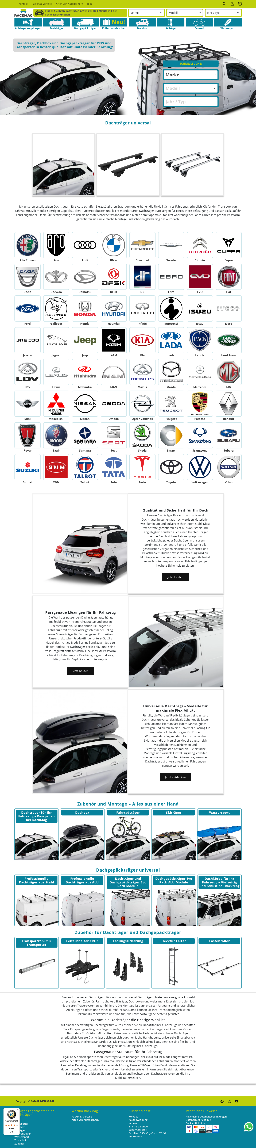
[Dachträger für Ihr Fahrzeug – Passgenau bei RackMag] (37, 838)
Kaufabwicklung (138, 1120)
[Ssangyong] (199, 435)
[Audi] (85, 245)
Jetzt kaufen (176, 577)
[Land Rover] (228, 340)
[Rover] (27, 435)
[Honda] (85, 308)
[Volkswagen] (199, 467)
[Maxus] (142, 372)
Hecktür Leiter (173, 941)
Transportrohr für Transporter (36, 943)
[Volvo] (228, 467)
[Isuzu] (199, 308)
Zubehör (19, 1143)
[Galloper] (56, 308)
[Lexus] (56, 372)
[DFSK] (113, 277)
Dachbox (82, 812)
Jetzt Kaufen (80, 671)
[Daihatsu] (85, 277)
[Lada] (171, 340)
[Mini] (27, 404)
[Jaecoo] (27, 340)
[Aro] (56, 245)
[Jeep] (85, 340)
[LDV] (27, 372)
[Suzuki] (27, 467)
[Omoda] (113, 404)
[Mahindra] (85, 372)
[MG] (228, 372)
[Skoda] (142, 435)
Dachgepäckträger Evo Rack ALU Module (173, 880)
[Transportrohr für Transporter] (37, 966)
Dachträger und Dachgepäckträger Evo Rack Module (128, 882)
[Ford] (27, 308)
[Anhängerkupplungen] (28, 22)
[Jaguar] (56, 340)
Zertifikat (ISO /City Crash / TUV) (147, 1133)
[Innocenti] (171, 308)
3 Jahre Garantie (138, 1126)
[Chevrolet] (142, 245)
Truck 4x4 (20, 1140)
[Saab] (56, 435)
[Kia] (142, 340)
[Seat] (113, 435)
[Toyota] (171, 467)
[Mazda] (171, 372)
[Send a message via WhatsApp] (248, 1126)
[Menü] (17, 1110)
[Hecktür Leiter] (174, 966)
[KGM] (113, 340)
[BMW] (113, 245)
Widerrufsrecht (137, 1129)
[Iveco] (228, 308)
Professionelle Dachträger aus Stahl (36, 880)
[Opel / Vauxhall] (142, 404)
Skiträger (173, 812)
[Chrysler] (171, 245)
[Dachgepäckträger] (85, 22)
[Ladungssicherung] (128, 966)
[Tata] (113, 467)
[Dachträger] (56, 22)
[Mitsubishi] (56, 404)
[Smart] (171, 435)
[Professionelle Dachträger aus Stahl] (37, 904)
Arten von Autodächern (85, 1120)
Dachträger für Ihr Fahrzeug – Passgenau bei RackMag (36, 816)
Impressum (135, 1136)
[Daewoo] (56, 277)
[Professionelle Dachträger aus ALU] (82, 904)
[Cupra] (228, 245)
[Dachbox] (142, 22)
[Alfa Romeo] (27, 245)
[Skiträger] (170, 22)
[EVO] (199, 277)
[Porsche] (199, 404)
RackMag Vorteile (82, 1116)
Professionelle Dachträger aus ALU (82, 880)
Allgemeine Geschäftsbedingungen (206, 1116)
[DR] (142, 277)
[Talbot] (85, 467)
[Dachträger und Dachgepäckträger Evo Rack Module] (128, 904)
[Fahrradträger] (128, 838)
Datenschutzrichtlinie (198, 1120)
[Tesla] (142, 467)
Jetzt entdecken (175, 777)
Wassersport (219, 812)
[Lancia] (199, 340)
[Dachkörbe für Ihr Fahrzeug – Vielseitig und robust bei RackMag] (219, 904)
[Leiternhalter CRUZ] (82, 966)
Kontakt (133, 1116)
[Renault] (228, 404)
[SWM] (56, 467)
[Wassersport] (228, 22)
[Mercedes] (199, 372)
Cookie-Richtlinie (195, 1123)
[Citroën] (199, 245)
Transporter (21, 1123)
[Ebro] (171, 277)
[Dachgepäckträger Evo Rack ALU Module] (174, 904)
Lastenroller (219, 941)
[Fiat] (228, 277)
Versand (133, 1123)
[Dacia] (27, 277)
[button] (224, 4)
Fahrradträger (128, 812)
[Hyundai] (113, 308)
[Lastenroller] (219, 966)
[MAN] (113, 372)
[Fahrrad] (199, 22)
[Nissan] (85, 404)
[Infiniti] (142, 308)
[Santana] (85, 435)
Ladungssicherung (128, 941)
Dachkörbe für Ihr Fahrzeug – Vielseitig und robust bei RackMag (219, 882)
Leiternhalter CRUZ (82, 941)
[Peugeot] (171, 404)
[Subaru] (228, 435)
